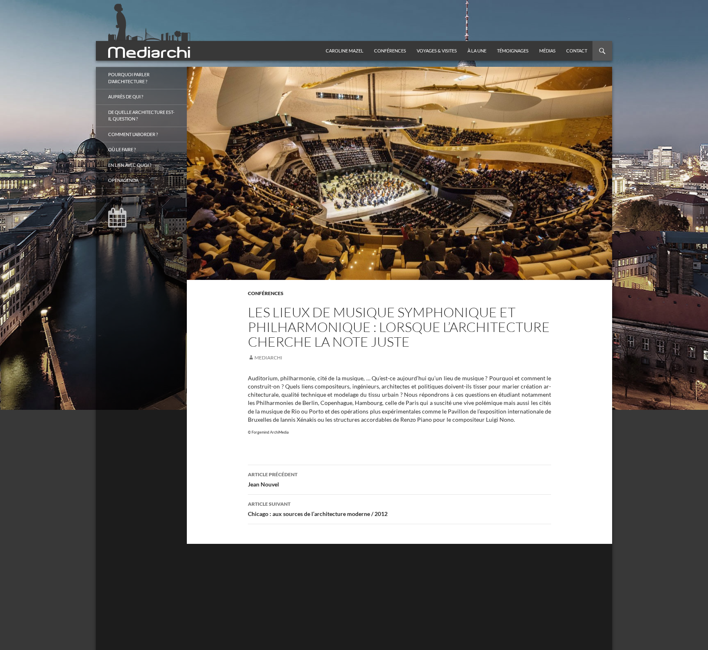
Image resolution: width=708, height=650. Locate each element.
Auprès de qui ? (125, 96)
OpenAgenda (123, 180)
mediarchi (268, 358)
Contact (576, 50)
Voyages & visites (437, 50)
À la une (476, 50)
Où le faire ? (122, 149)
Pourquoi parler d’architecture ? (129, 78)
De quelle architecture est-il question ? (141, 115)
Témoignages (513, 50)
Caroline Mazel (344, 50)
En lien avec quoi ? (129, 165)
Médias (547, 50)
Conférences (390, 50)
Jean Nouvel (272, 479)
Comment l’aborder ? (133, 134)
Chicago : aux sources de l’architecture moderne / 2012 (318, 509)
